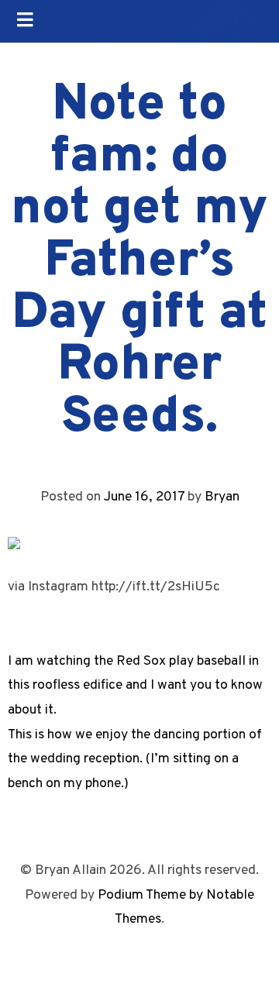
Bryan (222, 497)
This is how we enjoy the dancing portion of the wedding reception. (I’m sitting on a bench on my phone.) (135, 759)
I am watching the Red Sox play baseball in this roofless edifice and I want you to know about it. (135, 685)
